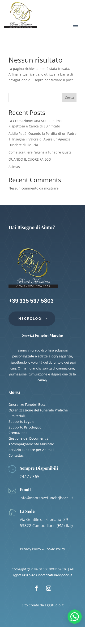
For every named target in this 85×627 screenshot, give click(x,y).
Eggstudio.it (54, 605)
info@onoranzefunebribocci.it (46, 498)
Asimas (14, 166)
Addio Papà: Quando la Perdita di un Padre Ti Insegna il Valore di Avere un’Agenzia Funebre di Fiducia (42, 139)
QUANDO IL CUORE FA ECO (29, 159)
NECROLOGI (30, 318)
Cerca (69, 97)
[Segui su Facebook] (36, 588)
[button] (75, 616)
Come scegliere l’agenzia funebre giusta (40, 152)
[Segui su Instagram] (48, 588)
